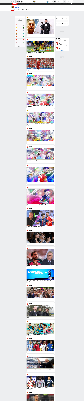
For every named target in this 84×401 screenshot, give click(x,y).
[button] (69, 3)
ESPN (15, 4)
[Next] (73, 1)
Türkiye (57, 18)
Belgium (57, 17)
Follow (17, 7)
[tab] (59, 24)
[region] (62, 16)
